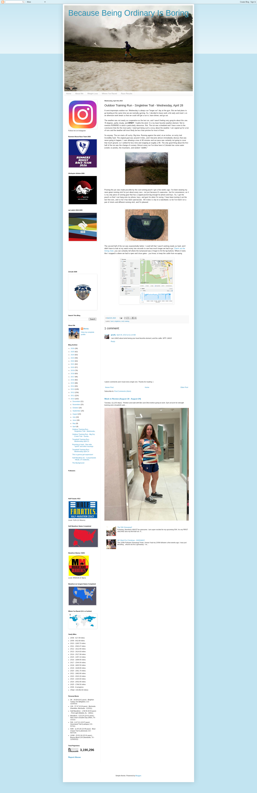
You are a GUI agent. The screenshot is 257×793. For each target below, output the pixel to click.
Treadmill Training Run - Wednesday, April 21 (81, 440)
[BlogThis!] (127, 318)
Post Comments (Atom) (122, 391)
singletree (117, 321)
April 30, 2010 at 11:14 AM (126, 335)
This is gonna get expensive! (82, 455)
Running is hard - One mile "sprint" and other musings (82, 445)
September (77, 411)
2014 (73, 386)
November (77, 404)
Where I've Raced (109, 93)
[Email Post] (121, 318)
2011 (73, 396)
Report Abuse (74, 757)
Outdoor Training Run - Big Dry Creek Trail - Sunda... (83, 435)
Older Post (184, 387)
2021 (73, 364)
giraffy (113, 335)
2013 (73, 389)
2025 (73, 352)
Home (68, 93)
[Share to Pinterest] (135, 318)
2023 (73, 358)
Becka (86, 329)
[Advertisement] (80, 256)
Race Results (126, 93)
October (76, 408)
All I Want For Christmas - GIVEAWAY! (131, 540)
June (75, 420)
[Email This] (125, 318)
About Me (79, 93)
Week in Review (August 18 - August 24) (122, 399)
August (75, 414)
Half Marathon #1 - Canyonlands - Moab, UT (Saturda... (84, 459)
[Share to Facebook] (133, 318)
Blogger (138, 776)
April (74, 426)
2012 (73, 392)
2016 (73, 380)
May (74, 423)
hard (112, 321)
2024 (73, 355)
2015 (73, 383)
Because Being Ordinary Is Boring (128, 12)
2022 (73, 361)
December (77, 401)
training (126, 321)
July (74, 417)
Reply (113, 341)
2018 (73, 373)
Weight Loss (92, 93)
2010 (73, 399)
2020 (73, 367)
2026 (73, 348)
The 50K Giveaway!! (124, 527)
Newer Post (109, 387)
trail (122, 321)
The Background (78, 463)
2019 (73, 370)
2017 (73, 377)
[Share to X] (130, 318)
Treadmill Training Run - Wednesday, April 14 (81, 450)
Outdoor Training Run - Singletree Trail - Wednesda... (84, 430)
